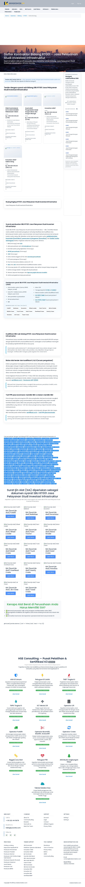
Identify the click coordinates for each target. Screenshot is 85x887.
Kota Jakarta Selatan (29, 447)
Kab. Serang (51, 468)
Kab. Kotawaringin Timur (48, 482)
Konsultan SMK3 (28, 852)
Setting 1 (66, 817)
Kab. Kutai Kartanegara (24, 452)
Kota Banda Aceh (39, 440)
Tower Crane (25, 314)
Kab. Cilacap (48, 445)
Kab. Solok (23, 482)
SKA (9, 264)
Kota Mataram (54, 450)
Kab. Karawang (23, 450)
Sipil (21, 9)
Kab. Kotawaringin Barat (10, 468)
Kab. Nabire (43, 478)
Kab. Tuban (34, 454)
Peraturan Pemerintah (10, 850)
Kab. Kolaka (32, 476)
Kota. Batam (31, 457)
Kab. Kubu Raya (8, 457)
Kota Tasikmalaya (8, 473)
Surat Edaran (7, 864)
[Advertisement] (42, 32)
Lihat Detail (16, 694)
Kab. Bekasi (33, 443)
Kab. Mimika (41, 461)
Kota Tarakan (13, 462)
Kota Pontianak (49, 441)
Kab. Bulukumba (32, 480)
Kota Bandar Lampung (22, 441)
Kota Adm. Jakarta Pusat (43, 443)
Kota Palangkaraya (30, 459)
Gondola (9, 314)
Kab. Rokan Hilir (16, 482)
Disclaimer (47, 845)
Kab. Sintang (22, 469)
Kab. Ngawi (53, 483)
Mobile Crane (10, 311)
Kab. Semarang (41, 475)
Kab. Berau (27, 462)
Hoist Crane (29, 311)
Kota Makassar (45, 438)
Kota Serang (15, 448)
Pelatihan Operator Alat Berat (32, 847)
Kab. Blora (26, 475)
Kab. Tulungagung (8, 464)
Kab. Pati (57, 471)
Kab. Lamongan (43, 468)
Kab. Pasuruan (7, 482)
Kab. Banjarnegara (48, 480)
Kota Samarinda (40, 441)
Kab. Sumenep (47, 457)
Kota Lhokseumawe (55, 469)
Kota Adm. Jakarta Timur (10, 441)
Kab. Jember (7, 452)
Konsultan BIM (28, 873)
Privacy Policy (48, 826)
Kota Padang (57, 441)
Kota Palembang (54, 438)
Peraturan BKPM (8, 869)
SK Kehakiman (26, 246)
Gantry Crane (50, 311)
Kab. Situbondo (27, 473)
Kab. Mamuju (55, 464)
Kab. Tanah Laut (8, 478)
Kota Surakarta (38, 482)
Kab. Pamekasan (24, 466)
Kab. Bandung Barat (24, 476)
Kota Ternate (34, 452)
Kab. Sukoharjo (49, 475)
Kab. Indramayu (23, 457)
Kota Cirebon (38, 469)
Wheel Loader (33, 308)
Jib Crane (16, 314)
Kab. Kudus (15, 469)
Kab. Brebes (34, 461)
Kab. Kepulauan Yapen (9, 461)
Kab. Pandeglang (8, 455)
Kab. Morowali (33, 475)
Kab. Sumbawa (29, 469)
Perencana (54, 9)
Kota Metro (37, 483)
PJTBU (48, 290)
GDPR (45, 854)
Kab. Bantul (29, 468)
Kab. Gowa (15, 459)
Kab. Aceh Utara (15, 466)
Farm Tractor (42, 308)
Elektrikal (37, 9)
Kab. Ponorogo (40, 476)
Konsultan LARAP (50, 108)
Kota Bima (27, 478)
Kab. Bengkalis (17, 455)
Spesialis (46, 9)
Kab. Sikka (21, 478)
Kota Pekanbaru (25, 443)
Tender (7, 9)
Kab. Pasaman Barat (50, 476)
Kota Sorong (24, 471)
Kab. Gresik (32, 455)
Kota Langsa (7, 466)
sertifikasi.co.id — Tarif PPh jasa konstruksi (41, 412)
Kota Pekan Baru (32, 448)
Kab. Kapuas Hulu (21, 468)
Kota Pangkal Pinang (50, 461)
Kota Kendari (35, 445)
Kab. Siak (57, 468)
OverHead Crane (39, 311)
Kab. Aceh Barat (8, 483)
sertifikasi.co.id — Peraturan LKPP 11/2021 (24, 380)
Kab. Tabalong (23, 483)
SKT (15, 264)
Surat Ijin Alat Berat (29, 856)
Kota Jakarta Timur (46, 447)
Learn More (10, 516)
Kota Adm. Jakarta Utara (10, 445)
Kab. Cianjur (21, 462)
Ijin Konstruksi (27, 854)
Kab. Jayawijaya (50, 471)
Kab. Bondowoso (50, 466)
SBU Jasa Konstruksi (29, 858)
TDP (9, 254)
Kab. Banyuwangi (8, 450)
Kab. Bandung (55, 447)
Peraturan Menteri (9, 854)
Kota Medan (29, 438)
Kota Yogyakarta (45, 483)
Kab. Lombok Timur (46, 464)
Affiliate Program (49, 824)
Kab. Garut (38, 447)
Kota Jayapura (16, 443)
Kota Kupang (7, 448)
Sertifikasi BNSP (28, 875)
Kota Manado (31, 450)
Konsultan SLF (28, 871)
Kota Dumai (21, 459)
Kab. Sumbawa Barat (17, 475)
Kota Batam (40, 448)
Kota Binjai (58, 461)
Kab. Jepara (32, 466)
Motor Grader (52, 308)
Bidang (19, 16)
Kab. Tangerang (8, 443)
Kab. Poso (15, 478)
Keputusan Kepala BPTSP (11, 847)
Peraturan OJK (8, 866)
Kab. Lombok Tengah (41, 459)
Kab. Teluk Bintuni (8, 471)
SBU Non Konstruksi (29, 867)
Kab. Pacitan (30, 482)
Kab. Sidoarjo (21, 445)
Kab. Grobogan (8, 469)
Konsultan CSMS (28, 850)
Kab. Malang (41, 454)
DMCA (45, 852)
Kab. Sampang (17, 464)
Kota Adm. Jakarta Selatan (10, 440)
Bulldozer (15, 308)
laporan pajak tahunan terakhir (37, 272)
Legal (45, 820)
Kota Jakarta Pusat (48, 455)
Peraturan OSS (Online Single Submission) (12, 857)
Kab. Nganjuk (52, 473)
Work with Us (27, 824)
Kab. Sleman (16, 457)
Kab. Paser (58, 478)
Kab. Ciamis (27, 461)
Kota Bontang (25, 455)
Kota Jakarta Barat (9, 454)
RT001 (25, 16)
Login (72, 3)
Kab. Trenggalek (32, 471)
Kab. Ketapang (8, 459)
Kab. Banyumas (39, 457)
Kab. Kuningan (23, 480)
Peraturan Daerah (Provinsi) (12, 860)
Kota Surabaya (37, 438)
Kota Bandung (22, 440)
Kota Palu (16, 450)
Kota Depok (20, 447)
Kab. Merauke (19, 461)
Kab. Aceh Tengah (35, 478)
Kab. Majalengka (41, 466)
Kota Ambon (47, 450)
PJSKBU (53, 290)
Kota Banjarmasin (48, 448)
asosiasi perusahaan (34, 257)
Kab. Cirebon (39, 455)
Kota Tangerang (8, 438)
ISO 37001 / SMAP (40, 300)
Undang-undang (9, 845)
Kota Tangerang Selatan (10, 447)
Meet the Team (28, 826)
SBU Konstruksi (28, 865)
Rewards (26, 822)
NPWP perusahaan (14, 251)
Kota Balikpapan (54, 443)
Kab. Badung (16, 483)
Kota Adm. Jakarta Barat (19, 438)
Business (13, 16)
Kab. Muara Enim (18, 473)
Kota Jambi (28, 445)
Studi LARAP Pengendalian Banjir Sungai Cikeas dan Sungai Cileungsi (31, 110)
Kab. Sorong (17, 471)
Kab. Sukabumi (48, 454)
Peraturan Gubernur (9, 862)
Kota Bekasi (32, 441)
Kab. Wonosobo (41, 471)
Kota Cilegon (42, 452)
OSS (21, 243)
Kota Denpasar (26, 454)
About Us (26, 817)
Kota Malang (49, 452)
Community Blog (29, 820)
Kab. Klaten (15, 476)
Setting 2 (66, 820)
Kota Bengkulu (18, 454)
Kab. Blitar (6, 462)
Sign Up (79, 3)
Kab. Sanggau (50, 478)
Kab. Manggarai (8, 480)
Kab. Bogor (41, 445)
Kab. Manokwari (48, 440)
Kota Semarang (30, 440)
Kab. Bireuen (16, 480)
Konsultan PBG (28, 869)
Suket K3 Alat (27, 862)
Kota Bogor (55, 457)
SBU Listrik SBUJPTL (29, 860)
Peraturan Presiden (9, 852)
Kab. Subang (15, 452)
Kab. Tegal (49, 459)
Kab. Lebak (31, 483)
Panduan (17, 12)
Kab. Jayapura (7, 475)
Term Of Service (48, 847)
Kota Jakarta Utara (27, 464)
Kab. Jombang (34, 462)
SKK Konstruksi (28, 845)
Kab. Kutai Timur (39, 450)
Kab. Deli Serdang (43, 462)
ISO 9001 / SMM (39, 295)
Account (46, 817)
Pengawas (8, 12)
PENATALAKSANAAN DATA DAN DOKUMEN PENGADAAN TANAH (11, 110)
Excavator (23, 308)
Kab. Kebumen (7, 476)
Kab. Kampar (40, 480)
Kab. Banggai (35, 473)
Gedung (14, 9)
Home (7, 16)
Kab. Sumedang (36, 464)
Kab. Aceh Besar (53, 462)
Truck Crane (20, 311)
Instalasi (28, 9)
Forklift (9, 308)
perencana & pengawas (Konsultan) (34, 238)
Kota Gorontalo (46, 469)
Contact (46, 822)
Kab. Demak (36, 468)
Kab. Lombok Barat (43, 473)
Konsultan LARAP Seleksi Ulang (10, 161)
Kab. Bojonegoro (23, 448)
